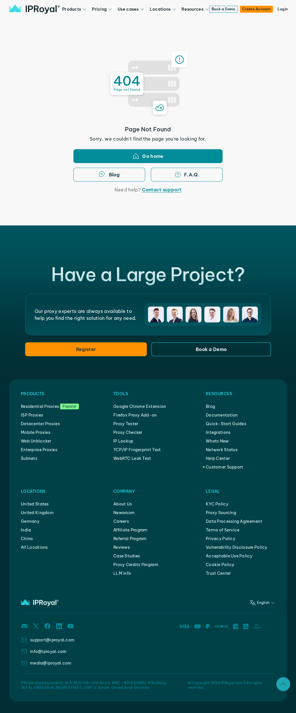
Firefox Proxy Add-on (135, 415)
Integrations (218, 432)
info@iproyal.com (48, 651)
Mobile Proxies (35, 432)
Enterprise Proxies (39, 449)
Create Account (256, 9)
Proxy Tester (125, 423)
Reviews (121, 547)
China (27, 538)
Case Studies (126, 556)
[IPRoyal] (34, 9)
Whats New (217, 441)
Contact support (162, 190)
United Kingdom (37, 512)
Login (283, 9)
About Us (122, 504)
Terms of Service (222, 530)
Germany (30, 521)
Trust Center (218, 573)
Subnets (29, 458)
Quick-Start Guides (226, 423)
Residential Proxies (40, 406)
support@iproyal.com (52, 640)
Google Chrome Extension (139, 406)
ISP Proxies (32, 415)
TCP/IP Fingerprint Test (137, 449)
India (26, 530)
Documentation (222, 415)
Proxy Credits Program (135, 564)
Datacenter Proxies (40, 423)
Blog (210, 406)
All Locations (34, 547)
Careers (121, 521)
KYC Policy (217, 504)
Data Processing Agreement (234, 521)
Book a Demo (224, 9)
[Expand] (283, 684)
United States (35, 504)
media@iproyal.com (51, 663)
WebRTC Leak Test (132, 458)
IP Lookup (123, 441)
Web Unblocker (36, 441)
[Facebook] (47, 626)
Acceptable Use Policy (229, 556)
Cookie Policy (220, 564)
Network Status (222, 449)
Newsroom (124, 512)
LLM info (122, 573)
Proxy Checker (128, 432)
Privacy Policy (220, 538)
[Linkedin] (59, 626)
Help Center (218, 458)
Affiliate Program (130, 530)
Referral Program (130, 538)
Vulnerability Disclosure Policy (236, 547)
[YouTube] (70, 626)
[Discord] (24, 626)
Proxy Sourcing (221, 512)
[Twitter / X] (35, 626)
